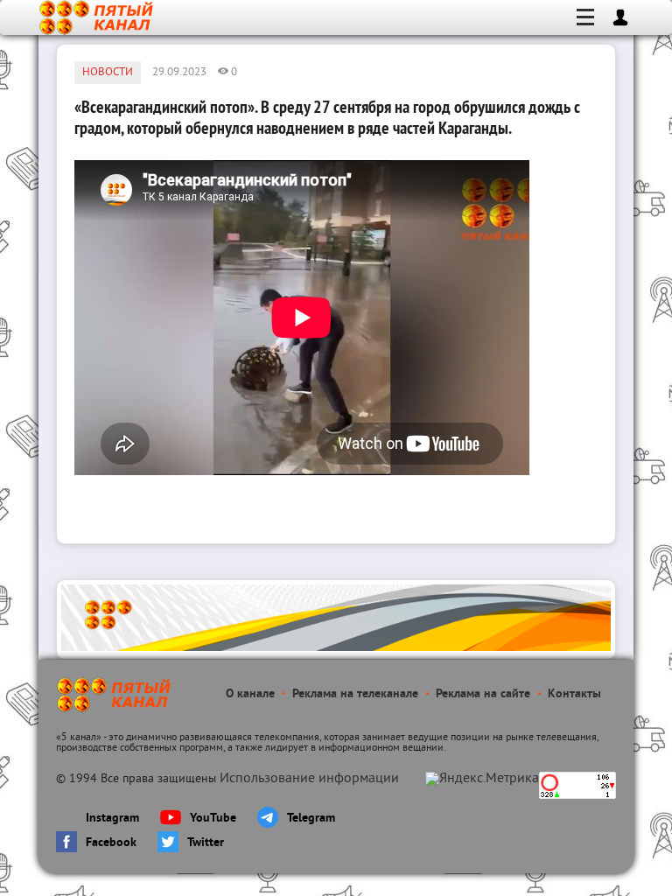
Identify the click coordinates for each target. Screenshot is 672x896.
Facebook (111, 843)
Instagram (112, 818)
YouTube (213, 818)
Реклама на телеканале (355, 694)
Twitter (205, 843)
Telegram (311, 818)
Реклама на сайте (483, 694)
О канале (250, 694)
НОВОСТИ (107, 73)
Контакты (574, 694)
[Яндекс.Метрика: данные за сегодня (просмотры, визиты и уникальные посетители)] (482, 779)
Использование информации (309, 779)
